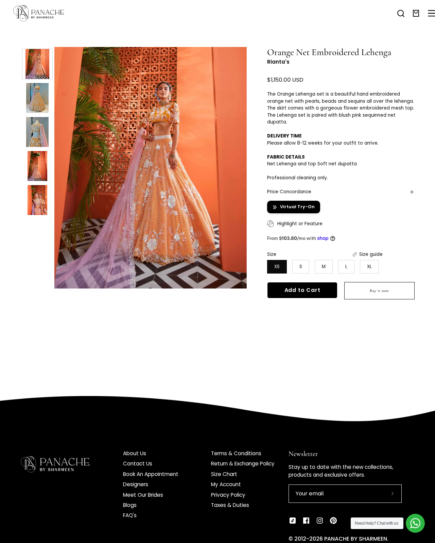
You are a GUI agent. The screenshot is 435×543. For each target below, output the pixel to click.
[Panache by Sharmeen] (45, 13)
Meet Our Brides (143, 494)
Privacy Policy (228, 494)
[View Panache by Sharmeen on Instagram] (320, 520)
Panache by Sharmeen (355, 539)
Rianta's (278, 61)
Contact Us (137, 463)
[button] (401, 13)
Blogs (130, 505)
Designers (135, 484)
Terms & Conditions (236, 453)
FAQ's (130, 515)
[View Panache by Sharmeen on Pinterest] (333, 520)
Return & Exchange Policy (243, 463)
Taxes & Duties (230, 505)
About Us (134, 453)
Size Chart (224, 474)
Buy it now (379, 290)
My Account (226, 484)
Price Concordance (289, 191)
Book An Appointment (150, 474)
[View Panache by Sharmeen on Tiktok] (293, 520)
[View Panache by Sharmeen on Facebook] (306, 520)
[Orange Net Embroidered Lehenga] (37, 64)
